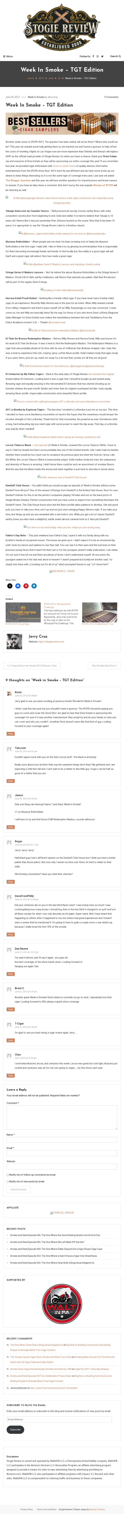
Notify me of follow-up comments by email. (32, 1174)
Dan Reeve (21, 948)
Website (11, 1161)
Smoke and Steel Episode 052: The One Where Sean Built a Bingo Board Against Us (52, 1263)
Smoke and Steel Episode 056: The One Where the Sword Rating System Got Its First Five (55, 1235)
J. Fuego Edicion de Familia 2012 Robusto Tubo (33, 665)
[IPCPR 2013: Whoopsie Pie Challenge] (63, 613)
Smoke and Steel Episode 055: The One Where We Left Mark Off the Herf (47, 1242)
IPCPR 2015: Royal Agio (17, 624)
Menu (9, 56)
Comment (13, 1103)
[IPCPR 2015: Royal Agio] (23, 612)
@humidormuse (56, 322)
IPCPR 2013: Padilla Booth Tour (98, 624)
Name (11, 1134)
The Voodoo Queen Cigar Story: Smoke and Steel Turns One (40, 1357)
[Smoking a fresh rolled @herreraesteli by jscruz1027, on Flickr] (62, 290)
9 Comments (111, 97)
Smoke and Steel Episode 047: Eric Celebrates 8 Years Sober (41, 1376)
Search (114, 56)
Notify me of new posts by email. (27, 1181)
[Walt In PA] (62, 1303)
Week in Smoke (36, 97)
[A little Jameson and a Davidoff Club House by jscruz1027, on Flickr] (62, 477)
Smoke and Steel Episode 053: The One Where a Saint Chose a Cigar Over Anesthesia (53, 1256)
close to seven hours (64, 166)
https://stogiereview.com (51, 641)
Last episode (40, 445)
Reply (10, 734)
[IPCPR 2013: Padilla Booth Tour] (99, 612)
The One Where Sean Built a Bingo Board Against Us (36, 1345)
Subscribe (15, 1429)
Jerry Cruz (52, 97)
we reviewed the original (101, 374)
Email (10, 1148)
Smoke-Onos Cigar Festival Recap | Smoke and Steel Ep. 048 (40, 1369)
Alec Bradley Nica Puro (103, 665)
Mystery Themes (97, 1509)
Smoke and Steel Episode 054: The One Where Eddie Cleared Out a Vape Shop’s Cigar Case (56, 1249)
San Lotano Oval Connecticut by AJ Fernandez (54, 1388)
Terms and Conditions (47, 1509)
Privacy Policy (27, 1509)
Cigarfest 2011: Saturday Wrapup (92, 1369)
